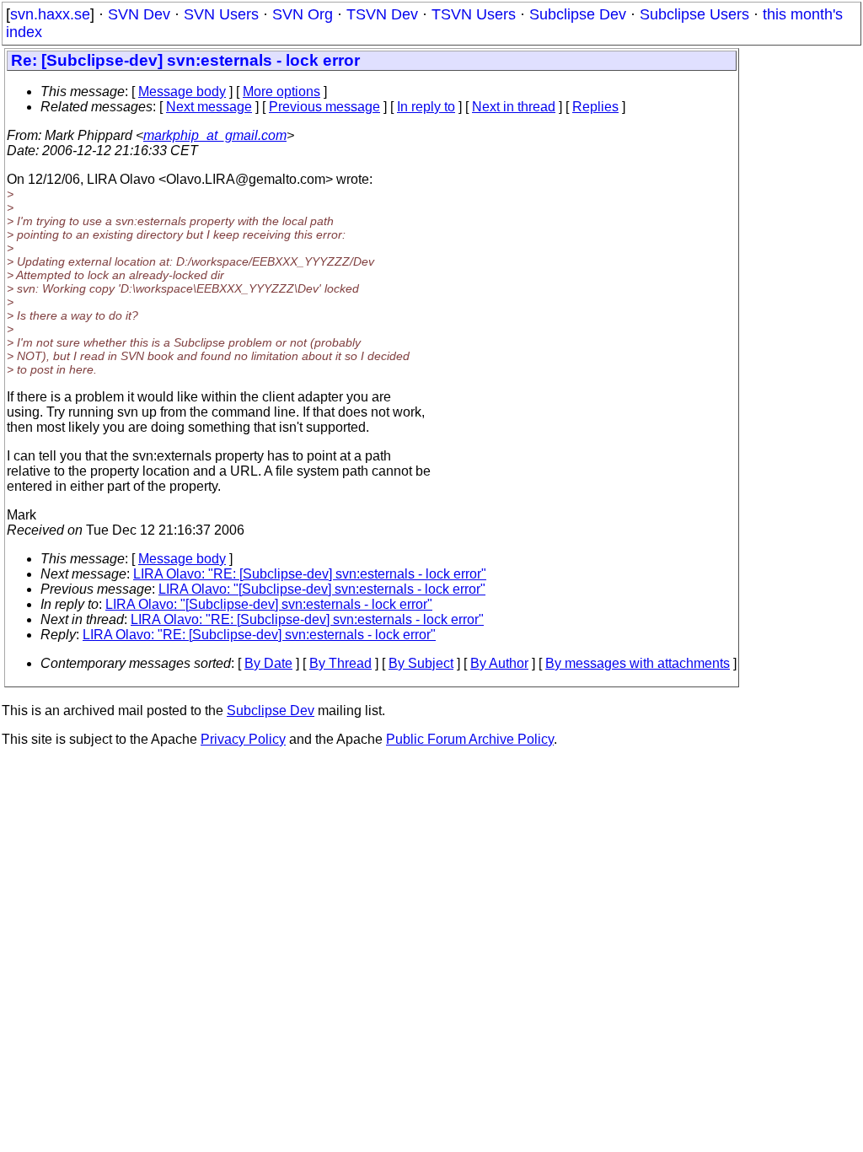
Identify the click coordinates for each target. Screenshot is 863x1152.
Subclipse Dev (577, 14)
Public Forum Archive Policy (470, 739)
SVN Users (221, 14)
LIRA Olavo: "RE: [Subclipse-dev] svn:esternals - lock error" (309, 574)
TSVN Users (474, 14)
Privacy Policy (243, 739)
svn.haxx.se (50, 14)
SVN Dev (139, 14)
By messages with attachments (637, 663)
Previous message (324, 107)
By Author (499, 663)
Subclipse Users (694, 14)
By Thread (340, 663)
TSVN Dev (382, 14)
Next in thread (513, 107)
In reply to (426, 107)
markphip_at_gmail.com (215, 135)
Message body (182, 91)
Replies (595, 107)
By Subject (421, 663)
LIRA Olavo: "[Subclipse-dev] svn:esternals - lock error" (321, 589)
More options (281, 91)
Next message (209, 107)
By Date (268, 663)
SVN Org (302, 14)
